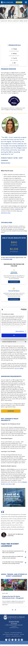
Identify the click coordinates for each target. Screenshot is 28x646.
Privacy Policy (14, 626)
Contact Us (7, 632)
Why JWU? (26, 20)
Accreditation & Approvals (16, 632)
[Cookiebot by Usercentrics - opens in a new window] (21, 309)
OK (14, 335)
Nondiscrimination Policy (14, 627)
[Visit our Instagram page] (16, 640)
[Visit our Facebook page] (6, 640)
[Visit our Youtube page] (9, 640)
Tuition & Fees (10, 20)
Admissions (21, 20)
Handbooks (8, 636)
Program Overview (4, 20)
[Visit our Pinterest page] (22, 640)
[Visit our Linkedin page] (19, 640)
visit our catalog (18, 368)
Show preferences (20, 331)
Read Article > (5, 604)
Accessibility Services (16, 636)
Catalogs (22, 634)
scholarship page (7, 259)
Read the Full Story (5, 163)
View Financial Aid (14, 299)
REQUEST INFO (19, 2)
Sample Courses (16, 20)
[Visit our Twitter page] (12, 640)
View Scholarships (14, 281)
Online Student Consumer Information (11, 634)
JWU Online (7, 2)
